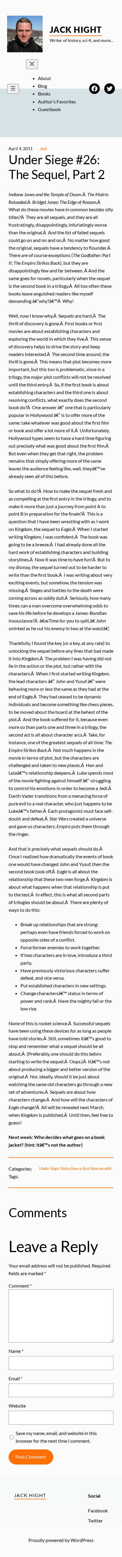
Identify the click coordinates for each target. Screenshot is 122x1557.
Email (16, 1378)
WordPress (82, 1540)
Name (16, 1351)
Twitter (95, 1520)
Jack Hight (76, 30)
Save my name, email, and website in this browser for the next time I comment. (56, 1437)
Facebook (98, 1510)
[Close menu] (32, 64)
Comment (20, 1285)
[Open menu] (13, 89)
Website (17, 1405)
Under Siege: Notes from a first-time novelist (75, 1168)
